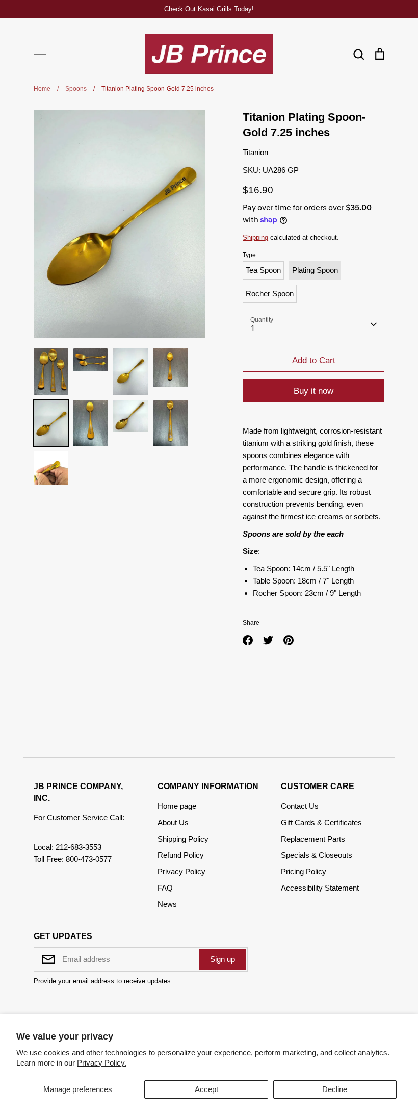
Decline (334, 1089)
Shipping (255, 237)
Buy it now (313, 391)
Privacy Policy (181, 871)
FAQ (165, 887)
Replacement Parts (313, 838)
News (167, 904)
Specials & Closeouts (316, 855)
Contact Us (300, 806)
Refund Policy (181, 855)
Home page (177, 806)
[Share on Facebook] (248, 640)
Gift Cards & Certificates (321, 822)
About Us (173, 822)
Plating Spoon (315, 270)
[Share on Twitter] (268, 640)
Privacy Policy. (101, 1062)
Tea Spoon (263, 270)
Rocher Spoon (270, 293)
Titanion (255, 152)
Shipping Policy (183, 838)
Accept (206, 1089)
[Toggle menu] (40, 54)
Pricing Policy (303, 871)
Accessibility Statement (320, 887)
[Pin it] (288, 640)
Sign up (222, 959)
